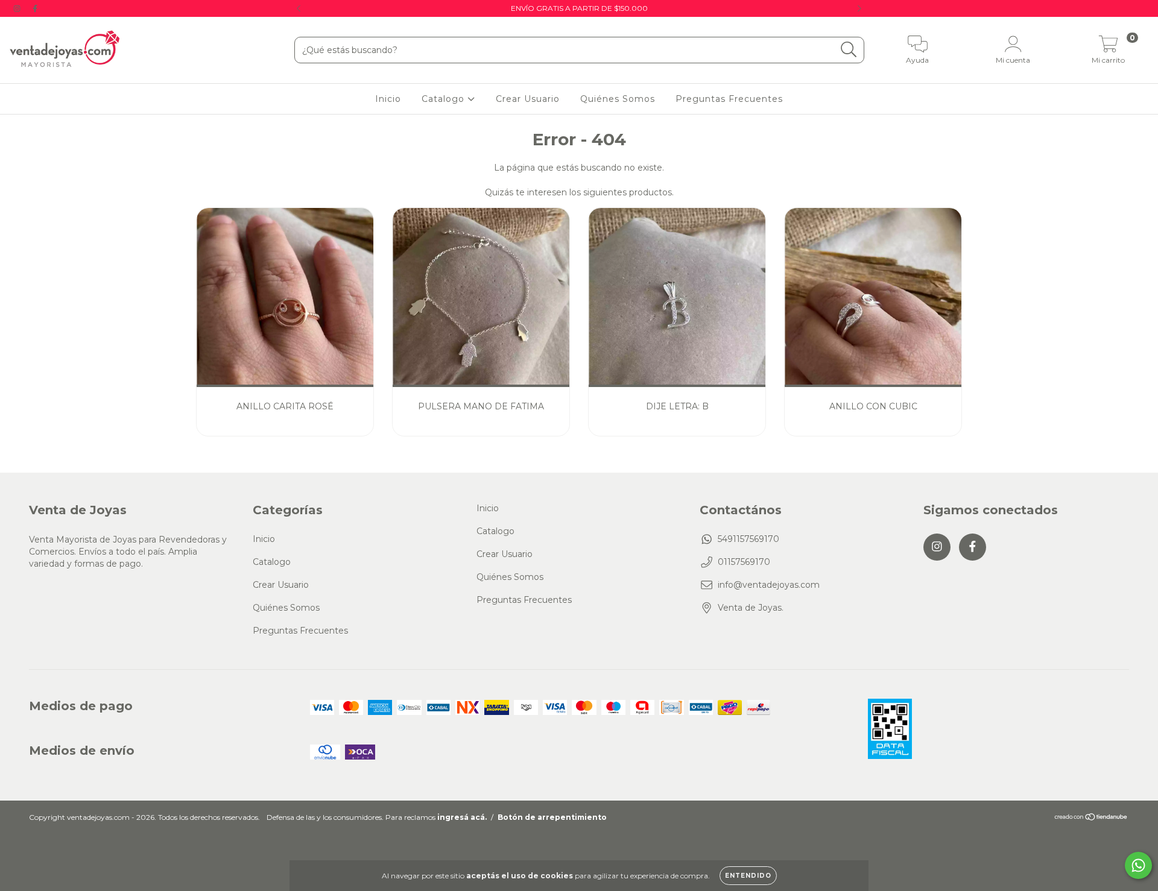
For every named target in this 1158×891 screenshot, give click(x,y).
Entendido (748, 876)
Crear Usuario (528, 98)
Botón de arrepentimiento (552, 817)
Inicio (388, 98)
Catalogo (444, 98)
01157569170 (744, 561)
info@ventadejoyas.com (769, 584)
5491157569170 (748, 539)
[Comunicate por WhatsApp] (1138, 865)
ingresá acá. (462, 817)
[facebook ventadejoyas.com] (35, 8)
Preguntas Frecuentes (729, 98)
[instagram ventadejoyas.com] (18, 8)
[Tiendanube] (1091, 818)
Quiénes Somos (617, 98)
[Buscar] (849, 50)
